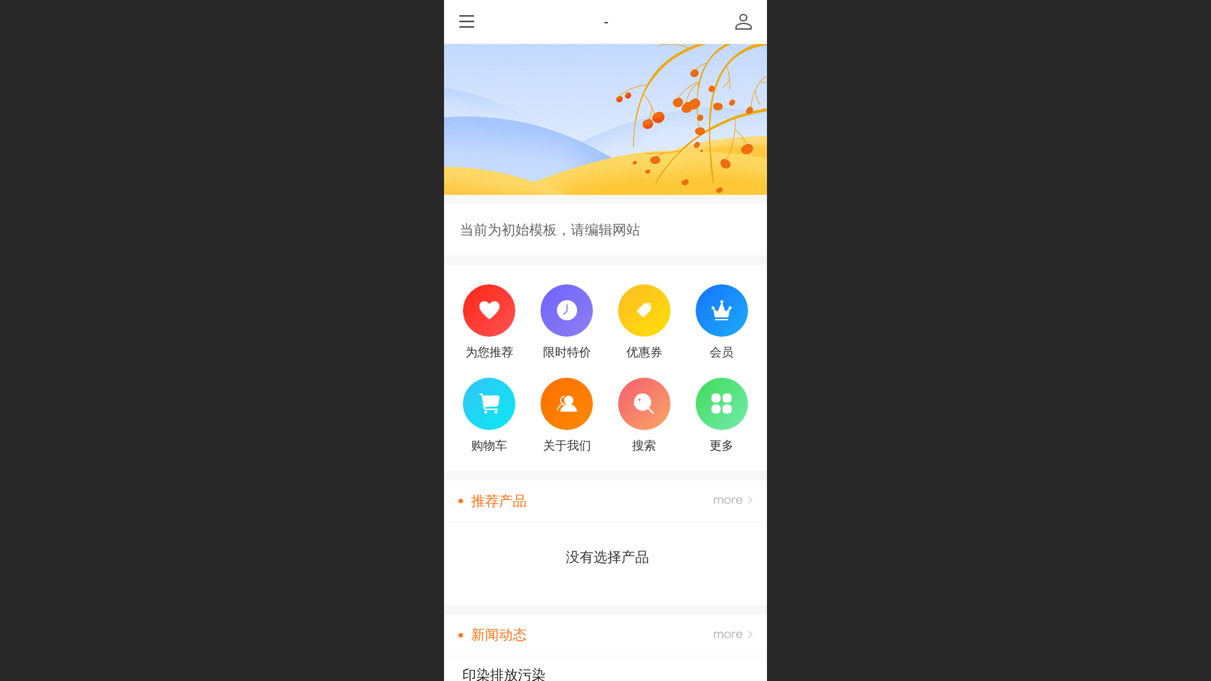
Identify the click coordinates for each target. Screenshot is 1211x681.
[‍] (733, 501)
